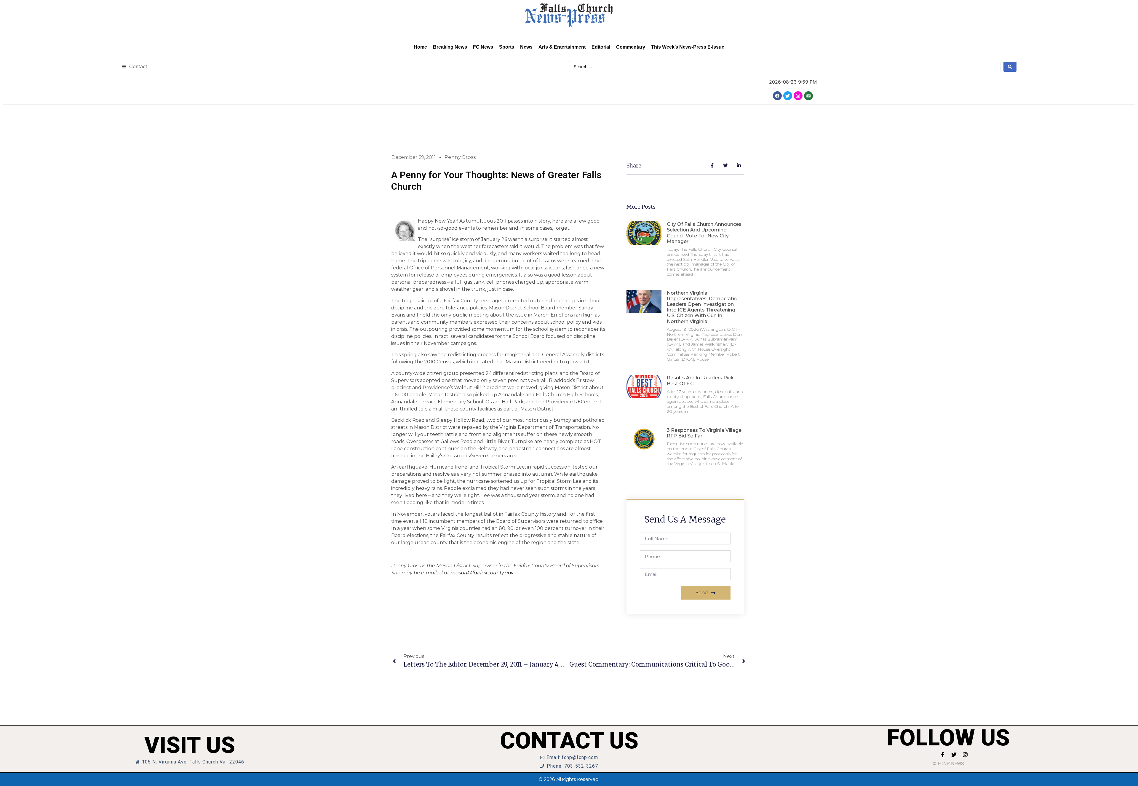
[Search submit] (1009, 67)
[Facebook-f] (942, 754)
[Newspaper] (808, 95)
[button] (134, 66)
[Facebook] (777, 95)
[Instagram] (798, 95)
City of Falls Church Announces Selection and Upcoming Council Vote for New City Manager (704, 232)
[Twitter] (787, 95)
